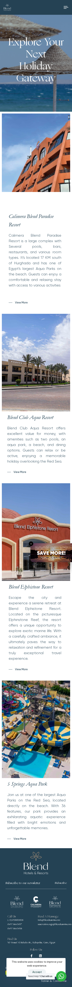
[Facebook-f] (31, 955)
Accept (37, 972)
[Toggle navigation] (57, 7)
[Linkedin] (40, 955)
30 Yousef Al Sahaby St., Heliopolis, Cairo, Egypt (31, 943)
